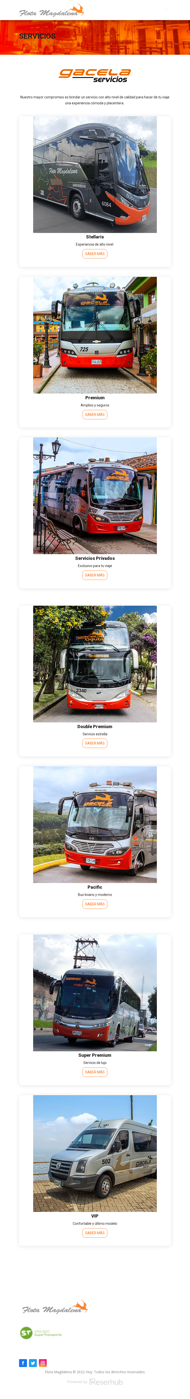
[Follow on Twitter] (33, 1363)
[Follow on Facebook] (23, 1363)
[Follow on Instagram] (43, 1363)
